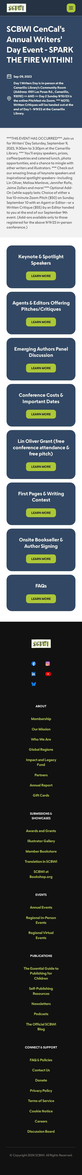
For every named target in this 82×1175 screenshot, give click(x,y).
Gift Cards (41, 795)
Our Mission (41, 729)
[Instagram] (48, 663)
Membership (41, 719)
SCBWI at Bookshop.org (41, 874)
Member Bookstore (41, 851)
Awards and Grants (41, 831)
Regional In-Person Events (41, 920)
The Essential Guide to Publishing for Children (41, 973)
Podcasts (41, 1014)
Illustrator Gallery (41, 841)
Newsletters (41, 1003)
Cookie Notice (41, 1111)
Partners (41, 775)
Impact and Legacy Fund (41, 762)
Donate (41, 1080)
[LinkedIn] (34, 674)
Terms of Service (41, 1100)
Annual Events (41, 907)
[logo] (16, 8)
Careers (41, 1121)
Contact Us (41, 1070)
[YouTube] (48, 674)
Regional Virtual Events (41, 935)
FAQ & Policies (41, 1060)
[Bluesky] (34, 684)
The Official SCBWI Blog (41, 1026)
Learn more (41, 276)
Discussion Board (41, 1131)
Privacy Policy (41, 1090)
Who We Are (41, 739)
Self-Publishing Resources (41, 990)
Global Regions (41, 749)
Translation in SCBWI (41, 861)
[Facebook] (34, 663)
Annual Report (41, 785)
